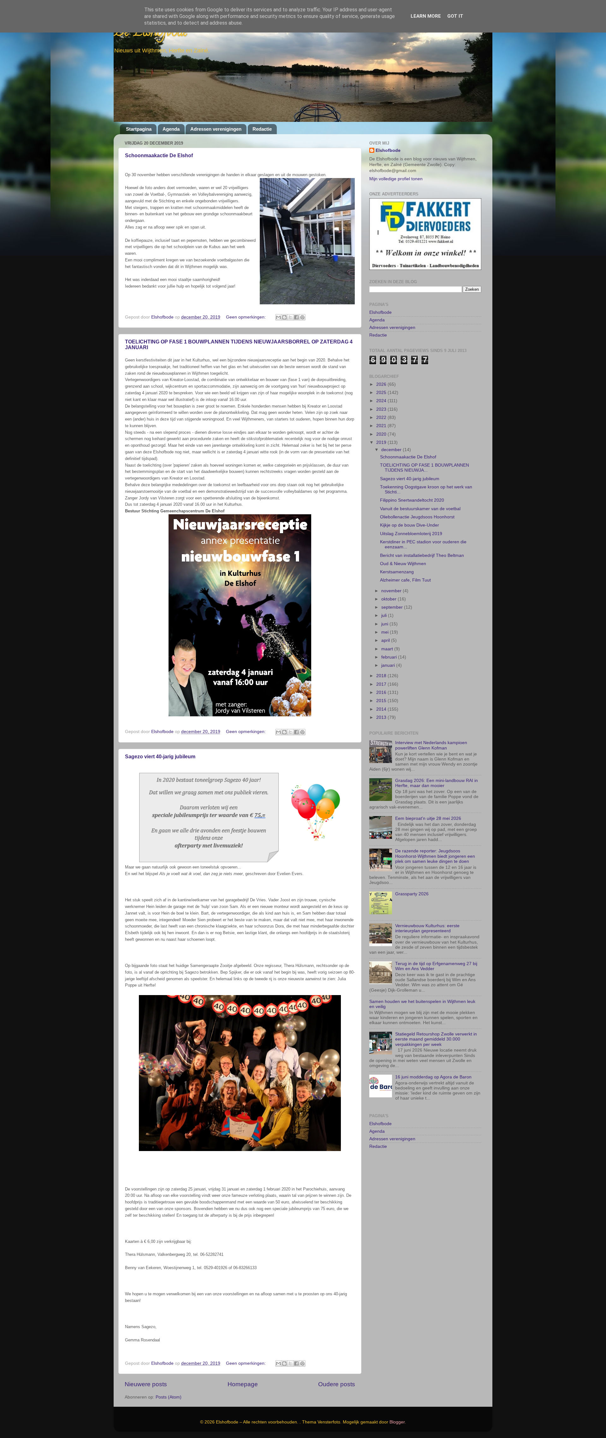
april (386, 617)
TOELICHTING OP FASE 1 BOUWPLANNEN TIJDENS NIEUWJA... (424, 445)
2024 (382, 378)
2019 (382, 419)
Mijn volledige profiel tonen (396, 178)
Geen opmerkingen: (246, 317)
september (392, 584)
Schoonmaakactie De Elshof (159, 155)
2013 (382, 694)
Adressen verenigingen (215, 129)
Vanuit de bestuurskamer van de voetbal (420, 486)
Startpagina (139, 129)
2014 (382, 686)
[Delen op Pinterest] (302, 317)
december (392, 427)
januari (388, 642)
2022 (382, 394)
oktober (389, 576)
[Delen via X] (290, 317)
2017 (382, 661)
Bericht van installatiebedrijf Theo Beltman (422, 532)
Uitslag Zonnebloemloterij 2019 (411, 511)
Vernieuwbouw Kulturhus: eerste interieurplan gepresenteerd (427, 905)
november (392, 567)
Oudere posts (336, 1384)
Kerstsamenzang (397, 549)
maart (387, 626)
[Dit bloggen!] (284, 317)
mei (385, 609)
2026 (382, 361)
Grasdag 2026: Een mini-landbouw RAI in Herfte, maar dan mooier (436, 760)
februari (389, 634)
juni (385, 601)
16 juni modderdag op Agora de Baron (433, 1054)
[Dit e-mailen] (278, 317)
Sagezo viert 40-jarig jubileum (160, 756)
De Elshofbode (151, 33)
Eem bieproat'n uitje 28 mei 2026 (428, 795)
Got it (455, 16)
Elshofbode (388, 150)
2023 (382, 386)
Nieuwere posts (146, 1384)
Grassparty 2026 (412, 871)
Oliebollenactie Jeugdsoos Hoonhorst (417, 494)
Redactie (262, 129)
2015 (382, 678)
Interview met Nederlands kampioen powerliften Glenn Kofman (431, 722)
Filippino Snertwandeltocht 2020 (412, 477)
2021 (382, 403)
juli (384, 592)
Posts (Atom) (168, 1397)
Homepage (243, 1384)
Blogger (397, 1422)
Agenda (171, 129)
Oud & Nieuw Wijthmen (403, 541)
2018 (382, 653)
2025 (382, 369)
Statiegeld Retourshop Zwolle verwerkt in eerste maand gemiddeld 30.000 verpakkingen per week (436, 1016)
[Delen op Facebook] (296, 317)
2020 (382, 411)
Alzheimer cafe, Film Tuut (405, 557)
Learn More (426, 16)
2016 (382, 669)
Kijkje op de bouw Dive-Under (409, 502)
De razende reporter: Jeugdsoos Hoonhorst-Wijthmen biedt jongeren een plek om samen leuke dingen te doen (435, 833)
